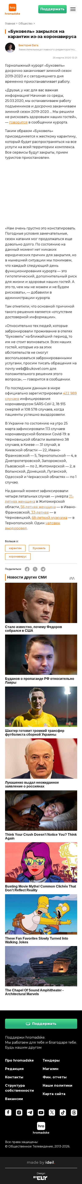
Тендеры (51, 1060)
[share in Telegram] (43, 569)
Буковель (39, 548)
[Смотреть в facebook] (8, 1112)
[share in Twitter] (35, 569)
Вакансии (14, 1099)
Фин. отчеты (55, 1077)
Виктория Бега (28, 45)
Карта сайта (54, 1094)
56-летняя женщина (38, 507)
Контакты (14, 1077)
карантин (15, 548)
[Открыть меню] (73, 9)
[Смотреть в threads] (74, 1112)
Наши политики (57, 1085)
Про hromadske (19, 1060)
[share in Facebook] (27, 569)
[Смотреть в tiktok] (63, 1112)
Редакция (14, 1069)
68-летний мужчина (49, 518)
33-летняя (40, 512)
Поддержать (52, 9)
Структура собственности (19, 1088)
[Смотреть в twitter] (52, 1112)
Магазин (50, 1069)
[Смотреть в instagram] (19, 1112)
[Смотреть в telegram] (30, 1112)
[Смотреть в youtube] (41, 1112)
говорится (18, 122)
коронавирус (17, 556)
